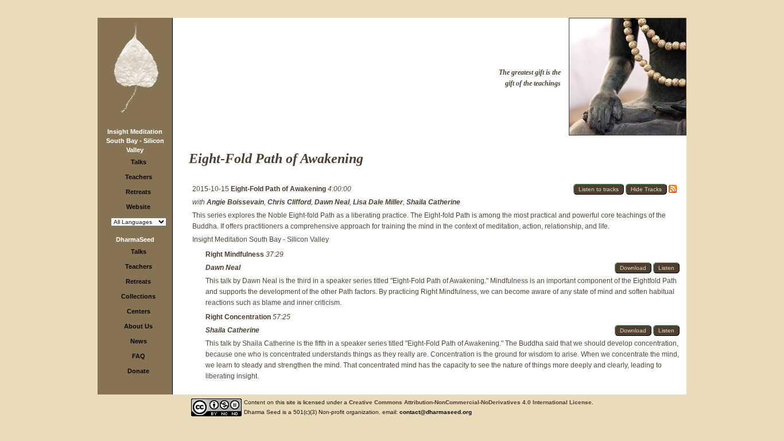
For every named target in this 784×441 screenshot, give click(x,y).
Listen (666, 268)
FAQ (138, 356)
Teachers (138, 176)
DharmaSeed (135, 239)
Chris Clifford (289, 202)
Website (138, 206)
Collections (138, 296)
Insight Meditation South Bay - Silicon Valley (135, 140)
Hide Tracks (646, 189)
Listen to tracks (599, 189)
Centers (138, 311)
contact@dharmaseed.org (435, 412)
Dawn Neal (332, 202)
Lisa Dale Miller (378, 202)
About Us (138, 326)
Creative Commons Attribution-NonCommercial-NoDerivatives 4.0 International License (470, 402)
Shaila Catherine (433, 202)
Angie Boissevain (235, 202)
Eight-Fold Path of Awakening (279, 189)
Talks (138, 161)
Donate (138, 371)
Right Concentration (239, 317)
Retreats (138, 191)
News (138, 341)
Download (633, 268)
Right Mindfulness (235, 254)
